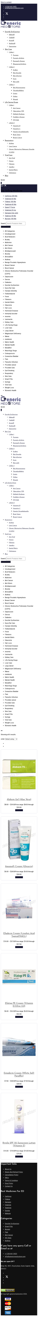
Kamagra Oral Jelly (11, 213)
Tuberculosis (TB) (18, 111)
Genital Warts (13, 170)
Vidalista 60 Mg (10, 199)
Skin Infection (17, 76)
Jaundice (11, 167)
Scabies (15, 70)
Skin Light (16, 82)
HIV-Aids (16, 120)
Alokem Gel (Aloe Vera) (19, 799)
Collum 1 (11, 52)
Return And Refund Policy (14, 1172)
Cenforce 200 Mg (11, 196)
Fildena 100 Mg (10, 202)
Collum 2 (11, 67)
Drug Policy (9, 1183)
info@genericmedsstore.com (14, 8)
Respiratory (9, 140)
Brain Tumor (17, 134)
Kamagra (8, 1202)
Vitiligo (15, 96)
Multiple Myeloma (18, 114)
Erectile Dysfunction (12, 32)
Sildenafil (11, 34)
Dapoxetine (12, 46)
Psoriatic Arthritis (18, 58)
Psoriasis (15, 55)
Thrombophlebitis (18, 90)
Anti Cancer (16, 108)
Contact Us (9, 1186)
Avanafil (11, 40)
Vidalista (8, 1205)
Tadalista (8, 1208)
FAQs (7, 1178)
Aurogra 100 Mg (10, 219)
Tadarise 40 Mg (10, 216)
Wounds (15, 99)
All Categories (6, 226)
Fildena (7, 1199)
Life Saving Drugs (11, 102)
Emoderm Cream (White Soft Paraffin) (19, 1074)
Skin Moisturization (19, 87)
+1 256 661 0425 (11, 1254)
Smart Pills (9, 1226)
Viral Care (8, 155)
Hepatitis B (16, 126)
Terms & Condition (11, 1181)
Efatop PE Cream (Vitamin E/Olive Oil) (19, 1004)
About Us (8, 1169)
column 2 (11, 123)
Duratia (7, 1211)
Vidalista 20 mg (10, 210)
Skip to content (6, 2)
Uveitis (15, 93)
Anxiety (7, 1229)
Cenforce (8, 1196)
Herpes (11, 161)
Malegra (8, 1213)
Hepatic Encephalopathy (21, 132)
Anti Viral (12, 158)
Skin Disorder (17, 73)
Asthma (11, 143)
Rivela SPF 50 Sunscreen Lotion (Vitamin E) (19, 1144)
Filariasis (11, 164)
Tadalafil (11, 37)
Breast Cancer (17, 137)
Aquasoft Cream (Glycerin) (19, 866)
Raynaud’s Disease (19, 61)
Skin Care (8, 49)
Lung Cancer (13, 146)
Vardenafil (12, 43)
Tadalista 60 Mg (10, 204)
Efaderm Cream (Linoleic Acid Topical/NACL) (19, 934)
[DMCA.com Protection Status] (7, 1291)
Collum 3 (11, 84)
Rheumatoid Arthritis (19, 64)
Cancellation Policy (11, 1175)
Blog (6, 176)
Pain (6, 1232)
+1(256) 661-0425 (10, 6)
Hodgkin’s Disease (19, 117)
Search (3, 223)
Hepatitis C (16, 129)
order (3, 739)
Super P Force (10, 207)
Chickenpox (12, 173)
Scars (14, 79)
